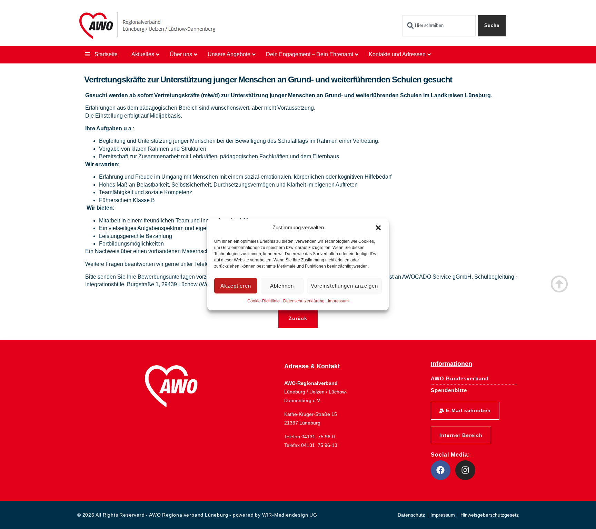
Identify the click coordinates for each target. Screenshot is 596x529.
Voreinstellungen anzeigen (344, 286)
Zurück (298, 318)
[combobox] (439, 25)
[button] (378, 227)
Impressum (338, 301)
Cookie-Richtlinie (263, 301)
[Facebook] (441, 470)
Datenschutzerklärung (304, 301)
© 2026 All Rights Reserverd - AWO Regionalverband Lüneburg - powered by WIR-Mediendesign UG (197, 515)
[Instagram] (465, 470)
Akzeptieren (235, 286)
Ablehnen (282, 286)
